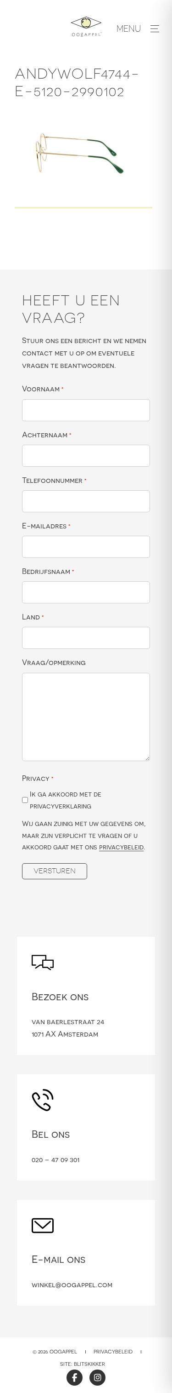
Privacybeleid (113, 1351)
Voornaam (43, 388)
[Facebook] (75, 1378)
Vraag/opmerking (54, 662)
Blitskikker (89, 1364)
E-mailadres (46, 526)
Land (33, 617)
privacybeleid (121, 847)
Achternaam (47, 434)
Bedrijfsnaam (48, 571)
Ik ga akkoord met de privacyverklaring (65, 800)
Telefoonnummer (54, 480)
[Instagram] (97, 1378)
